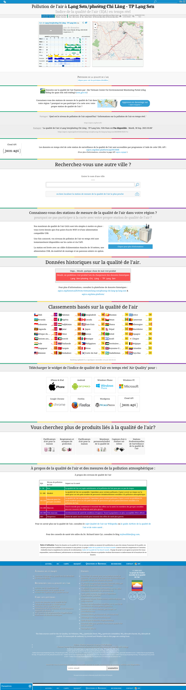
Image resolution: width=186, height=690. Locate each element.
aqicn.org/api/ (121, 152)
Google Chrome (57, 398)
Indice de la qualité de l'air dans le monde (102, 547)
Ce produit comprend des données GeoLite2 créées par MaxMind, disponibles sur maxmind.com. (102, 584)
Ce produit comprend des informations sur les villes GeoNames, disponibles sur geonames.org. (101, 589)
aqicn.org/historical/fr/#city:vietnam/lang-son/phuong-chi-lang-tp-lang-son (92, 290)
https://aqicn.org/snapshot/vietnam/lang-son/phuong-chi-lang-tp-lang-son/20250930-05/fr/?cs (93, 132)
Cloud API (128, 398)
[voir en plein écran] (86, 22)
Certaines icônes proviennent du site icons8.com (99, 614)
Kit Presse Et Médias (42, 578)
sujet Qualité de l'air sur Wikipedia (101, 523)
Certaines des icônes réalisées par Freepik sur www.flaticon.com (98, 610)
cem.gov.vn (81, 92)
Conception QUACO (88, 628)
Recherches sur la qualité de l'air (52, 583)
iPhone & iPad (57, 380)
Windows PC (129, 380)
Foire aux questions (45, 597)
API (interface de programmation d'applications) (53, 613)
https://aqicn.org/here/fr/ (93, 123)
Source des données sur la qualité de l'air (51, 602)
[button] (124, 32)
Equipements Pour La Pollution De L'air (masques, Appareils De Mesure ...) (54, 609)
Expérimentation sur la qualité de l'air (49, 590)
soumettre (113, 668)
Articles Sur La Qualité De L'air (46, 588)
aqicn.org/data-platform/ (93, 294)
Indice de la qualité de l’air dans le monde (96, 550)
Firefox (81, 398)
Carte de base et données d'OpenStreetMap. (97, 620)
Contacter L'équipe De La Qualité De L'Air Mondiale (54, 576)
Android (81, 380)
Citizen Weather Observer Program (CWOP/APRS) (93, 645)
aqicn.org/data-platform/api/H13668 (102, 149)
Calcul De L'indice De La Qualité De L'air (50, 604)
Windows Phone (105, 380)
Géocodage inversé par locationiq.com (95, 617)
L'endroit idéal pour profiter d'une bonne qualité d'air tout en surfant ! (101, 624)
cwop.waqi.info (87, 601)
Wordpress (105, 398)
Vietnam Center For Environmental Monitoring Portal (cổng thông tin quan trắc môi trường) (92, 647)
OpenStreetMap (130, 59)
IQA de (58, 23)
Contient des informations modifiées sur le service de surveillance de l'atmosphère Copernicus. (101, 605)
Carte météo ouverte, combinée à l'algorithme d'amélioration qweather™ (98, 595)
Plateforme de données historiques (48, 615)
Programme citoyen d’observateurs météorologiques (101, 599)
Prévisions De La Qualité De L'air (47, 606)
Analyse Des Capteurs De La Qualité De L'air (51, 592)
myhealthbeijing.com (130, 534)
